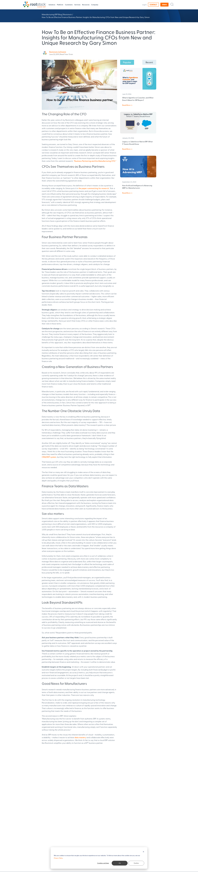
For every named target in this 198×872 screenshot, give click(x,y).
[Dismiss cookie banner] (143, 851)
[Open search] (172, 4)
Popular (127, 62)
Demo (164, 4)
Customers (69, 5)
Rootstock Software (57, 51)
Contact (153, 4)
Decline (136, 863)
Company (94, 5)
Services (77, 5)
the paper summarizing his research (94, 188)
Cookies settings (103, 863)
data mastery (80, 737)
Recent (149, 62)
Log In (144, 5)
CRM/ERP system (49, 457)
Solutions (52, 5)
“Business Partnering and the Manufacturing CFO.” (95, 161)
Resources (86, 5)
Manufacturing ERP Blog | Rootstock (57, 14)
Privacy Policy (58, 858)
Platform (60, 5)
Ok (120, 863)
